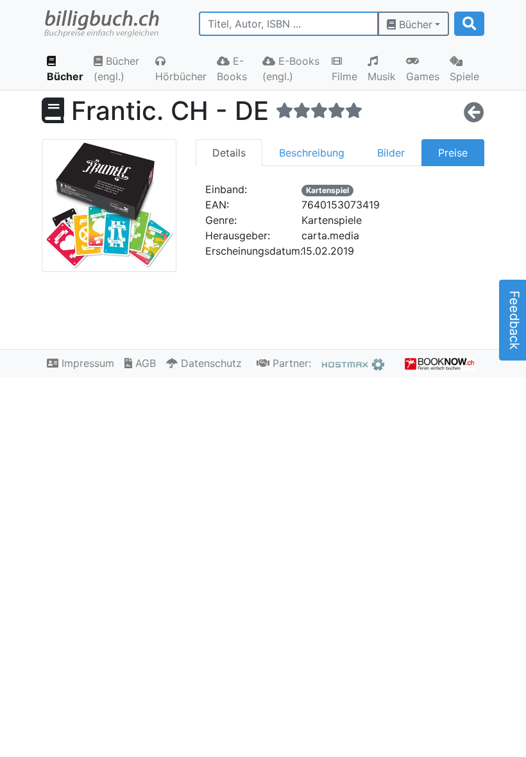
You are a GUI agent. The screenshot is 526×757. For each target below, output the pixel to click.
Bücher (414, 24)
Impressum (86, 363)
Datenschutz (210, 363)
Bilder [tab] (391, 152)
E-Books (232, 69)
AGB (144, 363)
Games (422, 76)
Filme (344, 76)
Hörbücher (181, 76)
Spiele (464, 76)
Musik (382, 76)
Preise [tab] (453, 152)
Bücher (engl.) (116, 69)
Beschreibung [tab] (311, 152)
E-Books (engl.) (290, 69)
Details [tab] (229, 152)
